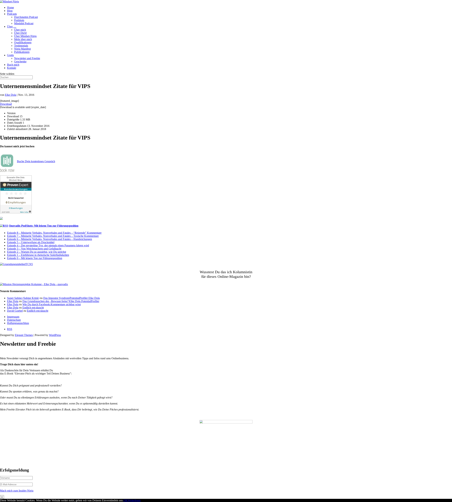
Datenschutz (14, 319)
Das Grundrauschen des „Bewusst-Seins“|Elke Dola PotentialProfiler (60, 301)
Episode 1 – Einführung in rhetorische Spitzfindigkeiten (38, 254)
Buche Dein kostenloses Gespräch (36, 161)
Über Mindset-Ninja (25, 36)
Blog (10, 10)
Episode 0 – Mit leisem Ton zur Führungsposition (34, 258)
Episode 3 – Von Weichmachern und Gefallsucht (34, 248)
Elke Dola (10, 94)
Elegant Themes (24, 335)
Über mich (20, 29)
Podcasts (12, 13)
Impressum (13, 316)
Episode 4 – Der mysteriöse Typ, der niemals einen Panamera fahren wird (48, 245)
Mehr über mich (23, 39)
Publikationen (21, 51)
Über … (11, 26)
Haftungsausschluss (18, 323)
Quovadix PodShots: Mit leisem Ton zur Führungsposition (43, 225)
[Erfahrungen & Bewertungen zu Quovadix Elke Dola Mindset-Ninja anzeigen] (16, 212)
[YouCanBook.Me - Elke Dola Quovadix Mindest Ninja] (7, 170)
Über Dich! (20, 32)
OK (125, 500)
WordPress (55, 335)
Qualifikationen (22, 42)
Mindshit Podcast (23, 23)
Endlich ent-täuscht (33, 307)
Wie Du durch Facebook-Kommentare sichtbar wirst (51, 304)
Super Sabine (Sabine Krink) (23, 298)
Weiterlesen (134, 500)
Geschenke (20, 61)
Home (10, 7)
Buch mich (13, 64)
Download (6, 103)
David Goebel (15, 310)
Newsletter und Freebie (27, 58)
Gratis (10, 55)
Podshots (19, 20)
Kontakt (11, 67)
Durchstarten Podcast (26, 17)
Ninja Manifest (22, 48)
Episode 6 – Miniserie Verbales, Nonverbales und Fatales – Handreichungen (49, 239)
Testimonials (21, 45)
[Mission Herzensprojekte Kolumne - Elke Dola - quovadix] (34, 284)
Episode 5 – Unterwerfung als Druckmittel (30, 242)
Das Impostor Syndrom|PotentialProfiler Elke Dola (71, 298)
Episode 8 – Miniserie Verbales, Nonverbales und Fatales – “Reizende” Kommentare (54, 232)
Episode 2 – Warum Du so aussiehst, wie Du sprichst (36, 251)
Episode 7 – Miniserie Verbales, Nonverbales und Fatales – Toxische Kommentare (53, 235)
